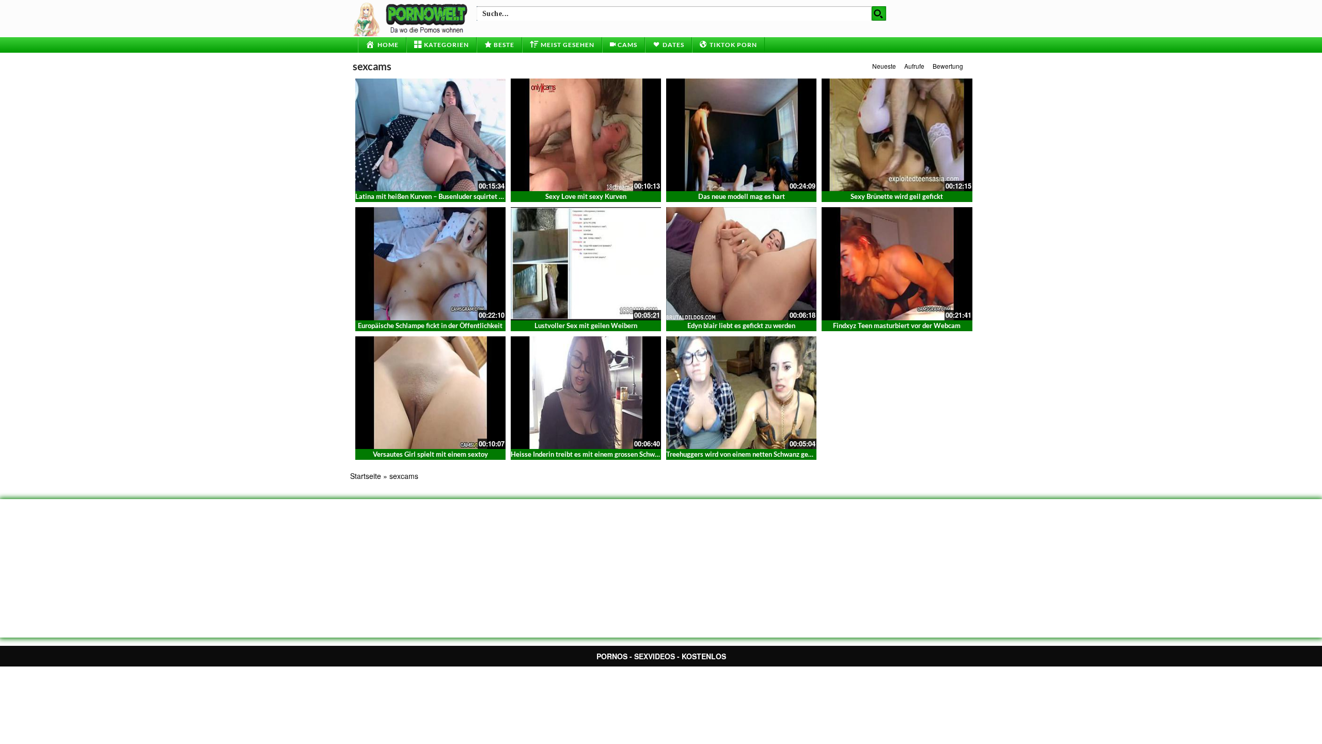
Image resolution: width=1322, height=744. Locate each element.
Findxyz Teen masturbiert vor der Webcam (897, 325)
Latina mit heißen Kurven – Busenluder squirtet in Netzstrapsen (450, 196)
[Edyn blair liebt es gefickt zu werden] (741, 262)
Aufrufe (914, 65)
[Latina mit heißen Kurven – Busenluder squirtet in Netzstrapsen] (430, 135)
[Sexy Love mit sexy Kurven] (586, 134)
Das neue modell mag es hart (741, 196)
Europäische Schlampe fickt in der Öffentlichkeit (430, 325)
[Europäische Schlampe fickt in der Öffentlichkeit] (430, 262)
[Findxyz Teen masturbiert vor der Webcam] (897, 262)
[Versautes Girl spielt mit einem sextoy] (430, 391)
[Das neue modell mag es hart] (741, 134)
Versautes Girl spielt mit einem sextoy (430, 454)
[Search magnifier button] (879, 13)
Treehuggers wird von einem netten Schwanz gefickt (744, 454)
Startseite (365, 476)
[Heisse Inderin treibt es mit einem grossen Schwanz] (586, 391)
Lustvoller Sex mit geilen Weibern (585, 325)
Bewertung (948, 65)
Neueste (884, 65)
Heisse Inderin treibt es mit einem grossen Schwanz (588, 454)
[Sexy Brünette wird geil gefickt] (897, 134)
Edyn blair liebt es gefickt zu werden (741, 325)
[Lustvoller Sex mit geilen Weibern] (586, 262)
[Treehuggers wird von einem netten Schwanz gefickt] (741, 391)
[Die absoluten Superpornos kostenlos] (412, 18)
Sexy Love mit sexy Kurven (585, 196)
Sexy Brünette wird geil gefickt (897, 196)
